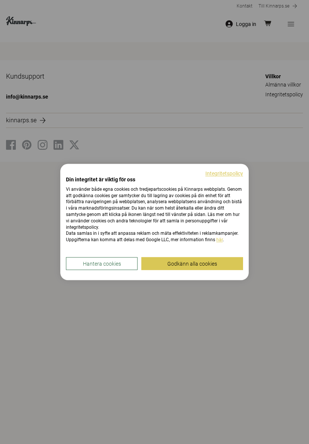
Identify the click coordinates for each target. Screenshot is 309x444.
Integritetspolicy (224, 173)
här (219, 239)
